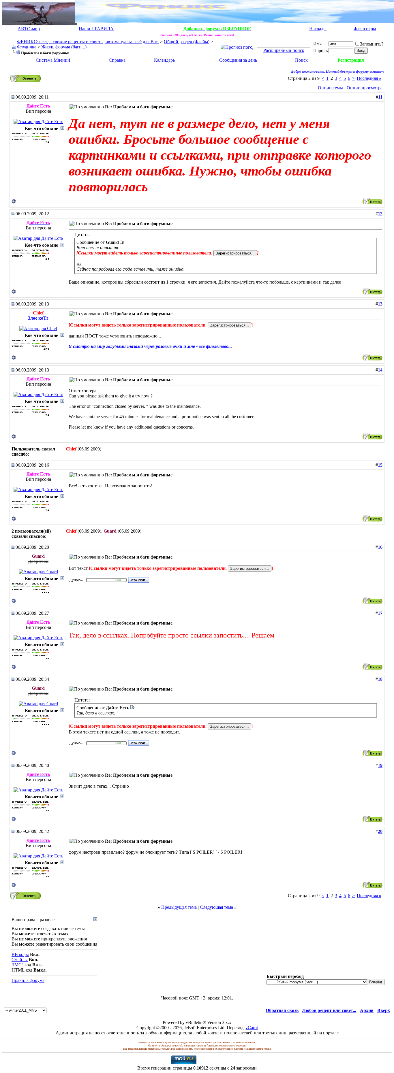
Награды (318, 28)
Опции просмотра (364, 87)
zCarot (252, 1027)
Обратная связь (282, 1010)
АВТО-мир (29, 28)
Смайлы (20, 959)
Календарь (164, 60)
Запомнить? (371, 44)
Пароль (320, 50)
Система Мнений (53, 60)
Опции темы (330, 87)
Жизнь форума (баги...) (64, 46)
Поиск (301, 60)
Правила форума (28, 980)
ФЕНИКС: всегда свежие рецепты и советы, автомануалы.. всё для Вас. (88, 41)
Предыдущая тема (179, 907)
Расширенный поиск (283, 50)
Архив (367, 1010)
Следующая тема (216, 907)
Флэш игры (365, 28)
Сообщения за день (238, 60)
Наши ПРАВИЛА (96, 28)
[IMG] (17, 964)
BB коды (20, 954)
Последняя (369, 78)
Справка (117, 60)
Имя (317, 43)
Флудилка (26, 46)
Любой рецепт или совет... (329, 1010)
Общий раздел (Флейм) (186, 41)
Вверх (383, 1010)
